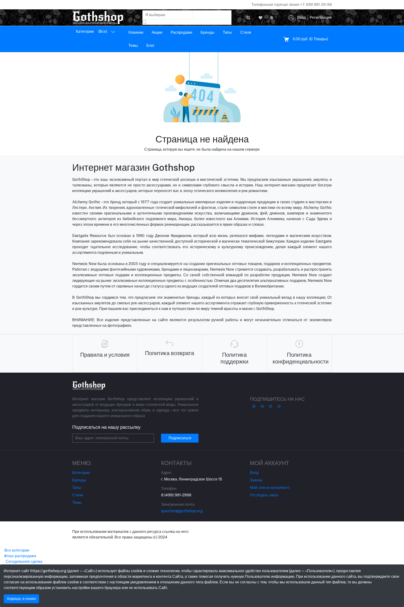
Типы (227, 32)
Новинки (135, 32)
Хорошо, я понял (21, 598)
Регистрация (321, 17)
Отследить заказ (264, 495)
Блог (150, 45)
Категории (81, 472)
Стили (245, 32)
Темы (133, 45)
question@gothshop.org (182, 511)
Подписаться (180, 438)
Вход (301, 17)
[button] (273, 17)
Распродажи (181, 32)
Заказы (256, 480)
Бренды (207, 32)
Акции (157, 32)
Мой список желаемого (270, 487)
